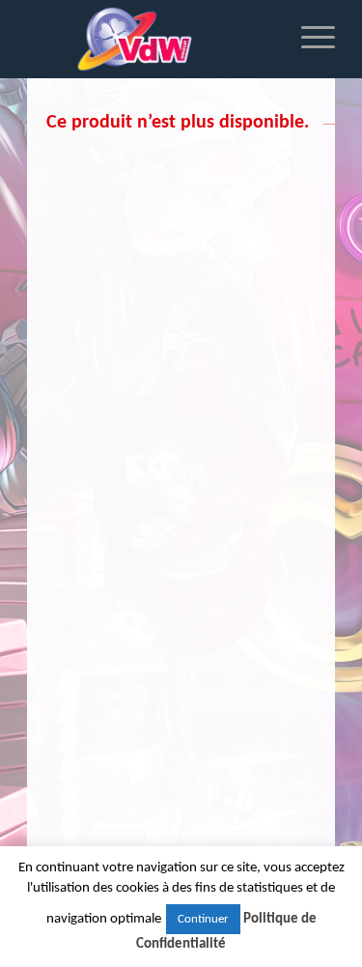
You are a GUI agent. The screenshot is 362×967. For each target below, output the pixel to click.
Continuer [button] (203, 919)
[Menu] (308, 38)
